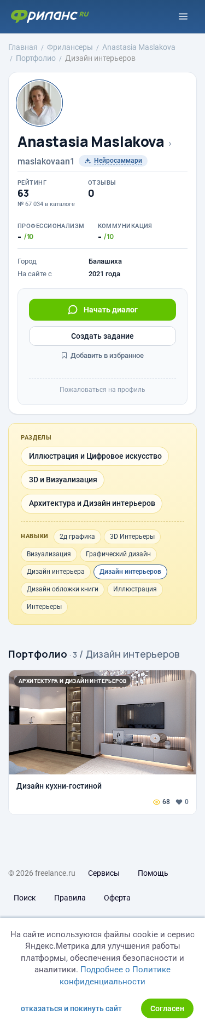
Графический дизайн (118, 554)
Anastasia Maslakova (91, 142)
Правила (70, 897)
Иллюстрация (135, 589)
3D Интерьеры (132, 536)
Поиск (25, 897)
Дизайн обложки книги (62, 589)
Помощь (153, 873)
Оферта (117, 897)
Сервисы (104, 873)
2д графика (77, 536)
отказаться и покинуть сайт (71, 1008)
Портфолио (37, 653)
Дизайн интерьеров (130, 571)
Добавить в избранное (106, 355)
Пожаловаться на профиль (102, 390)
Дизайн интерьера (56, 571)
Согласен (167, 1008)
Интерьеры (44, 607)
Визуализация (49, 554)
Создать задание (102, 336)
